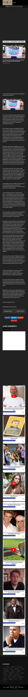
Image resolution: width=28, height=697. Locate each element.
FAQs (16, 687)
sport (21, 679)
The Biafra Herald (17, 685)
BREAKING (17, 668)
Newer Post (9, 311)
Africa (8, 666)
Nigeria (14, 677)
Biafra (11, 668)
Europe (5, 672)
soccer (16, 679)
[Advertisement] (14, 24)
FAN (17, 672)
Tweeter (14, 317)
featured (5, 675)
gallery (11, 675)
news (9, 677)
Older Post (20, 311)
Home (4, 687)
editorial (18, 670)
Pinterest (14, 320)
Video (5, 681)
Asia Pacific (6, 668)
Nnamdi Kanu (20, 677)
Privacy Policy (20, 687)
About (8, 687)
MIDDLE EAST (17, 675)
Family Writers (11, 672)
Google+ (21, 317)
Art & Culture (19, 666)
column (13, 670)
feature (22, 672)
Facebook (8, 317)
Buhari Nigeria (6, 670)
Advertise (12, 687)
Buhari (22, 668)
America (12, 666)
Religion (10, 679)
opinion (5, 679)
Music (5, 677)
